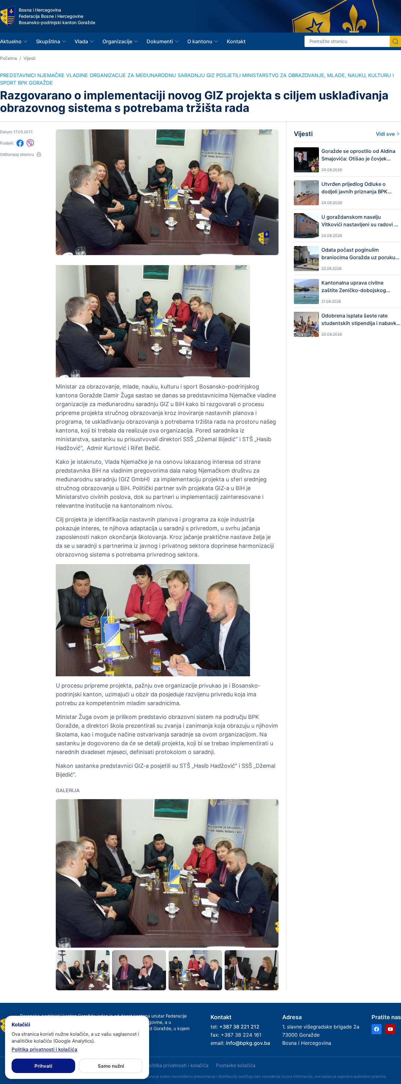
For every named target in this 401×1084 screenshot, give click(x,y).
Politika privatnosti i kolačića (177, 1065)
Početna (8, 58)
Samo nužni (111, 1066)
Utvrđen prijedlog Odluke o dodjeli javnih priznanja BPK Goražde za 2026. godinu (354, 188)
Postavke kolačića (235, 1065)
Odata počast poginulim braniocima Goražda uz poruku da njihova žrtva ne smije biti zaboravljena (358, 254)
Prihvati (43, 1066)
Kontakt (236, 41)
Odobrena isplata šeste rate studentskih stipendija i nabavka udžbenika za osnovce (360, 319)
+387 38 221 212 (239, 1027)
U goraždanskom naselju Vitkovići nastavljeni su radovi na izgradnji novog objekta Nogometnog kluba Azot (360, 221)
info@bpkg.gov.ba (248, 1043)
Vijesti (29, 58)
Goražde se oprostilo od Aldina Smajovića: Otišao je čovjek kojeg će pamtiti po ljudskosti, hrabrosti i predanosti (358, 155)
